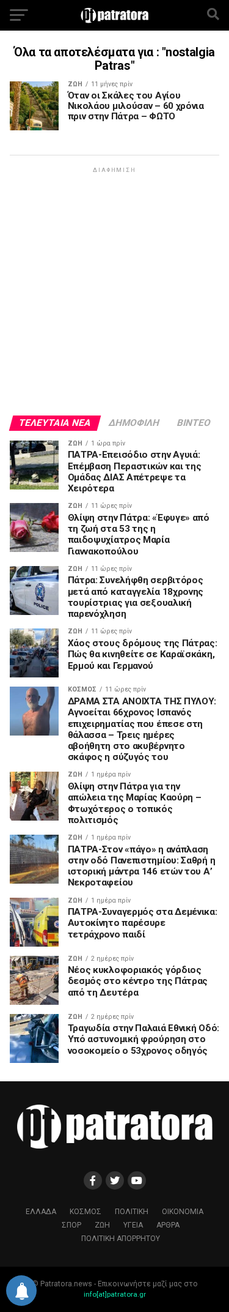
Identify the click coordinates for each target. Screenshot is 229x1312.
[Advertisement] (114, 290)
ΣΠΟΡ (71, 1225)
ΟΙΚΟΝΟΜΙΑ (182, 1211)
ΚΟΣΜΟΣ (85, 1211)
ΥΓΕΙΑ (133, 1225)
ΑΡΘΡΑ (168, 1225)
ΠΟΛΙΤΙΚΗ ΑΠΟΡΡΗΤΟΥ (120, 1238)
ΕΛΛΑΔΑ (41, 1211)
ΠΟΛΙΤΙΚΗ (131, 1211)
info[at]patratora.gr (115, 1294)
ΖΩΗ (102, 1225)
